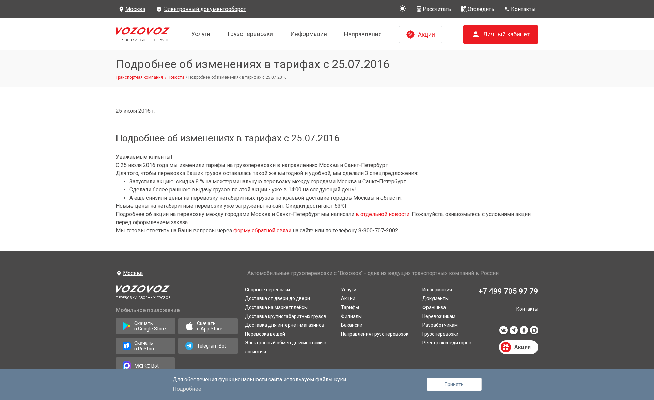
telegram (514, 332)
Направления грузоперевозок (374, 334)
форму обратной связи (262, 230)
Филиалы (351, 316)
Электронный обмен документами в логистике (285, 347)
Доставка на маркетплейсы (276, 307)
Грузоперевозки (250, 33)
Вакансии (351, 325)
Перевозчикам (438, 316)
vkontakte (503, 332)
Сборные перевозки (267, 289)
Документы (435, 298)
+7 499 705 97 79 (508, 291)
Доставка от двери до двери (277, 298)
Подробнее (187, 389)
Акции (348, 298)
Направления (363, 34)
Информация (308, 33)
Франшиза (434, 307)
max (534, 332)
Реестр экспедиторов (446, 342)
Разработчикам (440, 325)
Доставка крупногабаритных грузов (285, 316)
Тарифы (350, 307)
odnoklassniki (524, 332)
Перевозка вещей (265, 334)
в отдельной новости (382, 214)
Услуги (201, 33)
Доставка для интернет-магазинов (284, 325)
